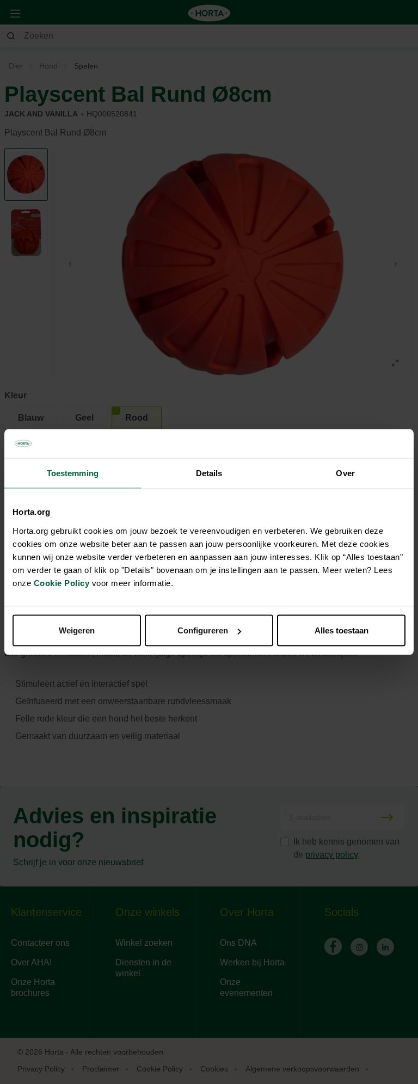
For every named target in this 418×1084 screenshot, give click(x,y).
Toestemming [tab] (73, 472)
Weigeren (77, 630)
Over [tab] (345, 472)
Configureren (202, 630)
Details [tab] (209, 472)
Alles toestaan (341, 630)
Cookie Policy (62, 583)
